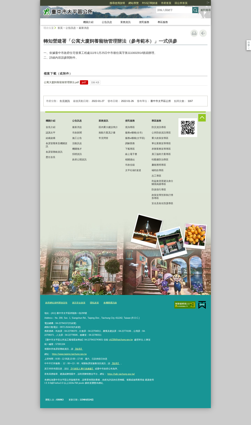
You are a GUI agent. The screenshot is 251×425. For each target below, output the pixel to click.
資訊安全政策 (78, 302)
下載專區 (130, 148)
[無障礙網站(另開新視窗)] (185, 305)
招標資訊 (77, 154)
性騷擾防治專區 (160, 159)
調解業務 (130, 143)
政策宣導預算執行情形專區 (162, 196)
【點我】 (115, 363)
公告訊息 (107, 22)
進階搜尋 (205, 10)
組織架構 (50, 138)
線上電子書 (131, 154)
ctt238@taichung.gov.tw (121, 339)
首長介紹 (50, 127)
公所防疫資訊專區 (161, 132)
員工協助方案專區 (161, 154)
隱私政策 (94, 302)
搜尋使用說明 (117, 3)
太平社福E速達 (133, 170)
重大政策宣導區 (160, 138)
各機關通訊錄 (110, 302)
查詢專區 (130, 127)
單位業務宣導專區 (161, 143)
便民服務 (144, 22)
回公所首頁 (181, 3)
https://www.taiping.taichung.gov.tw (69, 354)
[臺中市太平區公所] (94, 12)
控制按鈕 (202, 118)
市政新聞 (77, 132)
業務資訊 (125, 22)
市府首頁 (166, 3)
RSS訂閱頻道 (150, 3)
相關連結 (130, 159)
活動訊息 (77, 143)
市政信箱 (130, 164)
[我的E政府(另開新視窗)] (202, 305)
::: (39, 1)
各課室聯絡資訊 (54, 151)
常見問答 (103, 138)
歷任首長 (50, 157)
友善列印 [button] (194, 33)
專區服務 (163, 22)
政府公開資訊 (79, 159)
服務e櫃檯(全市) (134, 132)
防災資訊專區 (159, 127)
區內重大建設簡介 (108, 127)
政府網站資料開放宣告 (56, 302)
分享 (248, 42)
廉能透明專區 (159, 164)
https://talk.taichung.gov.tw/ (121, 374)
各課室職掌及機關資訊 (56, 145)
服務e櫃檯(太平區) (135, 138)
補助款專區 (158, 170)
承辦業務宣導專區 (161, 148)
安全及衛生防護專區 (162, 203)
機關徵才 (77, 148)
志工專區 (156, 175)
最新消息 (84, 27)
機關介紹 (88, 22)
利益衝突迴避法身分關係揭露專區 (162, 182)
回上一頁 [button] (203, 33)
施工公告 (77, 138)
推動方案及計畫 (107, 132)
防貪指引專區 (159, 189)
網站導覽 (133, 3)
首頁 (60, 27)
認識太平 (50, 132)
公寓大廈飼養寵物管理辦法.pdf (61, 82)
